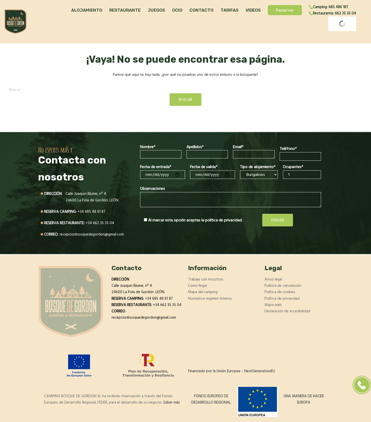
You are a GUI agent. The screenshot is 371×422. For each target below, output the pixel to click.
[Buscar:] (185, 89)
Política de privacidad (282, 298)
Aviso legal (273, 279)
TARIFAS (229, 10)
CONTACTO (202, 10)
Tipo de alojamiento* (258, 167)
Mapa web (273, 305)
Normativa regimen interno (210, 298)
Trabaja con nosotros (205, 279)
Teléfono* (288, 148)
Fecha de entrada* (155, 167)
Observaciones (152, 188)
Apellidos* (195, 147)
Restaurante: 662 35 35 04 (334, 13)
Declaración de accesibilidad (287, 311)
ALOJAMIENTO (86, 10)
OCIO (177, 10)
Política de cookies (279, 292)
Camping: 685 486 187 (330, 7)
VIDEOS (253, 10)
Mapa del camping (203, 292)
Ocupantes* (293, 167)
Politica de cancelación (282, 285)
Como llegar (197, 285)
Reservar (285, 10)
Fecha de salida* (204, 167)
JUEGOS (156, 10)
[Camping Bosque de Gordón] (15, 21)
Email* (238, 147)
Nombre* (147, 147)
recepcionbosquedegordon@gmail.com (92, 234)
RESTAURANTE (125, 10)
